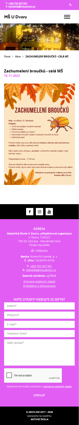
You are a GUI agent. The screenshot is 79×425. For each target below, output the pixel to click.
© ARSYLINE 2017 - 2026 (39, 412)
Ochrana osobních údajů (39, 281)
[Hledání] (70, 5)
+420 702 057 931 (17, 3)
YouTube (49, 211)
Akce (18, 56)
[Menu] (67, 17)
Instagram (39, 211)
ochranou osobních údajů (57, 386)
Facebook (29, 211)
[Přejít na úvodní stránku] (15, 17)
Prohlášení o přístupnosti (39, 286)
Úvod (7, 56)
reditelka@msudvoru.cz (21, 6)
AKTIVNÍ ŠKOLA (39, 419)
